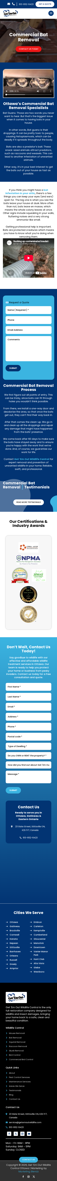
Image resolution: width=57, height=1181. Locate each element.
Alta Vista (39, 963)
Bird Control (14, 1055)
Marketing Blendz (28, 1171)
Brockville (15, 930)
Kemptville (39, 930)
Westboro (39, 971)
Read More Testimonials (28, 502)
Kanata (14, 938)
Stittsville (15, 947)
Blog (11, 1094)
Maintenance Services (20, 1081)
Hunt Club (39, 959)
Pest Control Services (19, 1077)
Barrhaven (15, 951)
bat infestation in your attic (26, 191)
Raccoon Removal (18, 1046)
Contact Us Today (28, 49)
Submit (13, 368)
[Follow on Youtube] (29, 1134)
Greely (13, 964)
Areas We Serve (17, 1086)
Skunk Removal (16, 1050)
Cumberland (40, 934)
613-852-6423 (26, 4)
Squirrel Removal (17, 1042)
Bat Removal (15, 1037)
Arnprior (14, 968)
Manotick (39, 943)
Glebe (37, 967)
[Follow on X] (16, 1134)
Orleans (14, 955)
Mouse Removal (17, 1033)
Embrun (38, 922)
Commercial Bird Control (21, 1059)
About (12, 1073)
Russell (13, 959)
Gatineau (15, 926)
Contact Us (14, 1099)
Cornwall (14, 934)
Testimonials (15, 1090)
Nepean (14, 943)
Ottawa (14, 922)
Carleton (38, 926)
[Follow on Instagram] (22, 1134)
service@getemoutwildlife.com (25, 1122)
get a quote (45, 4)
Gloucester (40, 938)
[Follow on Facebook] (9, 1134)
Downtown (39, 947)
